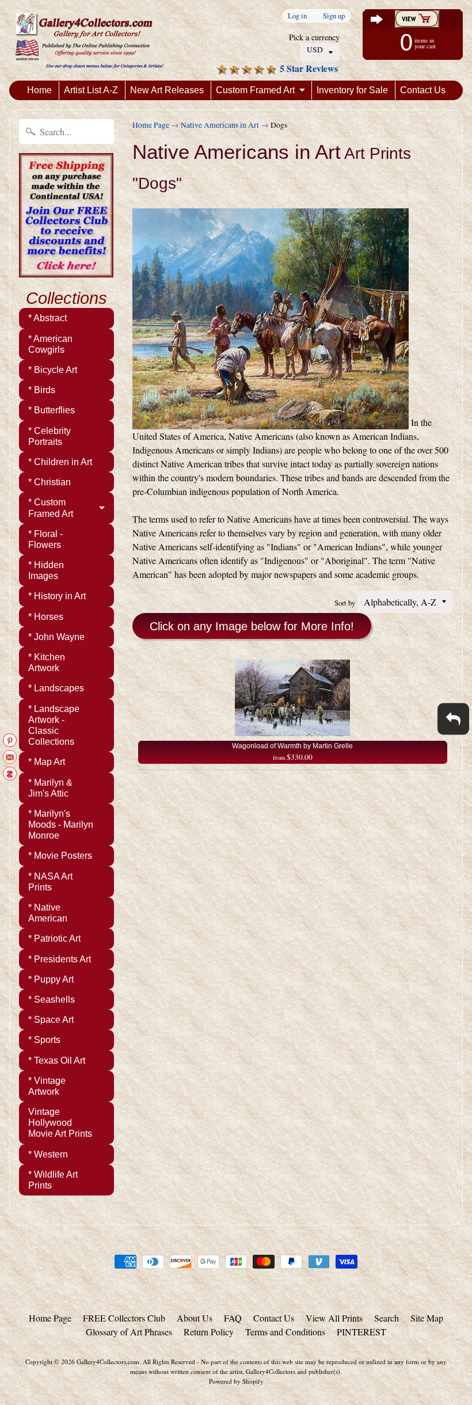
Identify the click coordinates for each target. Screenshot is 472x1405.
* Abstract (47, 318)
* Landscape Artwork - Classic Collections (53, 725)
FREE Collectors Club (124, 1318)
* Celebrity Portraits (49, 436)
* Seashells (51, 999)
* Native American (47, 913)
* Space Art (51, 1020)
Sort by (344, 602)
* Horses (45, 617)
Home (39, 90)
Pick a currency (314, 37)
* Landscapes (56, 688)
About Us (194, 1318)
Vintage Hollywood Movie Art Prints (60, 1123)
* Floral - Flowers (45, 539)
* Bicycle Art (52, 370)
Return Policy (209, 1332)
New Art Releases (167, 90)
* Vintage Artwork (47, 1086)
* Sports (44, 1040)
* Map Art (46, 762)
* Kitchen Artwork (46, 662)
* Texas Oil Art (56, 1060)
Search (386, 1318)
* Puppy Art (51, 979)
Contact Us (423, 90)
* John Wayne (56, 637)
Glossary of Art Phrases (129, 1332)
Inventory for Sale (352, 90)
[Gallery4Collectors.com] (89, 40)
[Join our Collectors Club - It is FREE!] (66, 271)
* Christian (49, 482)
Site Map (426, 1318)
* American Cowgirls (50, 344)
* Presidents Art (59, 959)
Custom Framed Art (255, 90)
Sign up (334, 16)
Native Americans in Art (220, 125)
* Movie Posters (60, 855)
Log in (297, 16)
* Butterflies (51, 410)
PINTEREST (361, 1332)
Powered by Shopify (236, 1381)
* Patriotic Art (54, 938)
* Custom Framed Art (50, 507)
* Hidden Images (46, 570)
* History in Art (57, 596)
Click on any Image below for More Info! (252, 626)
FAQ (233, 1318)
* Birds (41, 390)
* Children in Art (60, 462)
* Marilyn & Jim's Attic (50, 788)
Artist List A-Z (91, 90)
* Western (48, 1154)
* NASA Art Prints (50, 881)
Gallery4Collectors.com (108, 1361)
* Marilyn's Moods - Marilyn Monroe (60, 824)
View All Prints (334, 1318)
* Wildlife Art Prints (53, 1180)
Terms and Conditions (285, 1332)
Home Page (150, 125)
